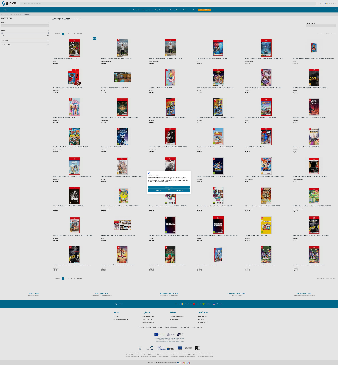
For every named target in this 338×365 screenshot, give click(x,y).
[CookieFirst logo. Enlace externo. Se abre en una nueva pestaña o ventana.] (149, 173)
